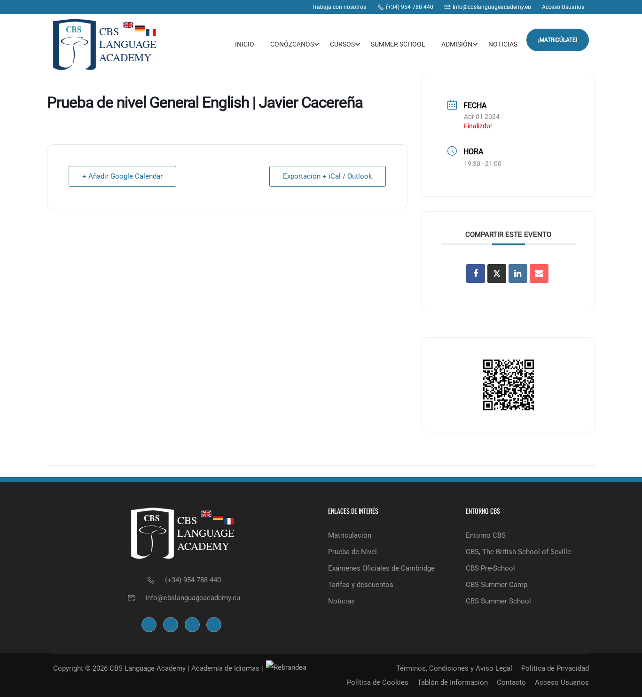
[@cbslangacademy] (279, 7)
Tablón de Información (452, 682)
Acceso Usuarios (562, 682)
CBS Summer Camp (496, 584)
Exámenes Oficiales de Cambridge (381, 568)
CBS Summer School (498, 601)
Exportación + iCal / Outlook (327, 176)
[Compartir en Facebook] (475, 273)
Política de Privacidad (555, 668)
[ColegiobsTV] (297, 7)
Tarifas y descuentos (360, 584)
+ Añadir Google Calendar (122, 176)
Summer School (398, 44)
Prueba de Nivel (352, 552)
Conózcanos (292, 44)
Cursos (342, 44)
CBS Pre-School (490, 568)
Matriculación (349, 535)
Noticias (502, 44)
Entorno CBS (486, 535)
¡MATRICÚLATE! (557, 40)
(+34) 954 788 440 (193, 580)
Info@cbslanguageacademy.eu (192, 598)
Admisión (456, 44)
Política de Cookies (377, 682)
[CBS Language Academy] (243, 7)
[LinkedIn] (518, 273)
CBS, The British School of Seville (518, 552)
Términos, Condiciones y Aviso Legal (454, 668)
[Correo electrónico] (539, 273)
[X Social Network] (496, 273)
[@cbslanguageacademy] (261, 7)
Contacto (511, 682)
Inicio (244, 44)
